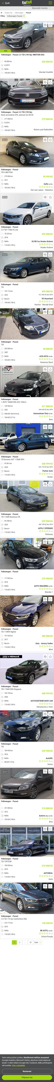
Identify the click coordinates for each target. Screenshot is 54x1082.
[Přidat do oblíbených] (50, 25)
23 (30, 942)
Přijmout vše (27, 1077)
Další (36, 942)
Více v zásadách (18, 1065)
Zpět (7, 3)
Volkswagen (19, 13)
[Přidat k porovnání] (45, 25)
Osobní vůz (8, 13)
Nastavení (27, 1071)
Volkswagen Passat (14, 16)
